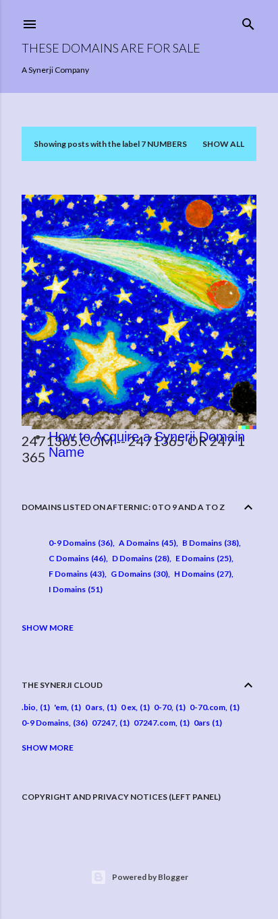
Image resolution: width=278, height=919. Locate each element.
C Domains (76, 558)
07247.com (154, 723)
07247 (103, 723)
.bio (29, 707)
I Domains (74, 589)
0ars (202, 723)
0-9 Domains (79, 543)
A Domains (146, 543)
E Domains (202, 558)
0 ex (128, 707)
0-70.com (207, 707)
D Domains (139, 558)
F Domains (75, 574)
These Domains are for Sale (111, 47)
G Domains (138, 574)
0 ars (94, 707)
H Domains (201, 574)
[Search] (248, 21)
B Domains (209, 543)
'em (60, 707)
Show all (223, 144)
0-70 (162, 707)
